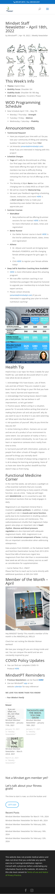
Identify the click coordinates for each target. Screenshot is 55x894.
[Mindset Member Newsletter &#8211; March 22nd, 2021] (15, 742)
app (25, 683)
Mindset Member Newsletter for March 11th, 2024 (27, 816)
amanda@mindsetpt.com (32, 146)
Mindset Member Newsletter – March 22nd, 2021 (14, 751)
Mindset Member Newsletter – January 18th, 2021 (35, 722)
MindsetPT (12, 35)
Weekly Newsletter (40, 35)
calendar (18, 686)
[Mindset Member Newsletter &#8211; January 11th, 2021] (15, 714)
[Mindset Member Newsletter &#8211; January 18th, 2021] (35, 714)
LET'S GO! (12, 804)
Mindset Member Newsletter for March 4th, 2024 (27, 820)
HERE (39, 196)
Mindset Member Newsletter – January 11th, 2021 (14, 722)
